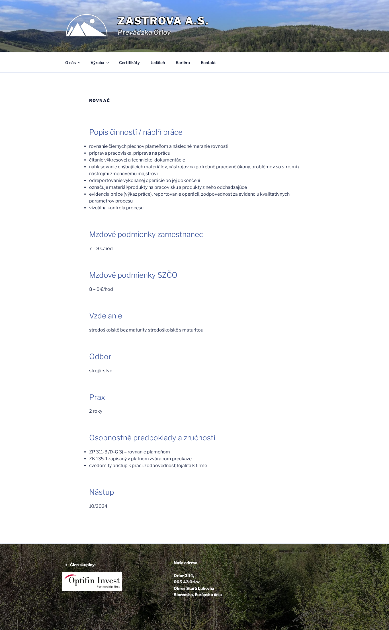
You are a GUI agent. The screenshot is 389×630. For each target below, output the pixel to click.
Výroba (97, 62)
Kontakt (208, 62)
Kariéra (183, 62)
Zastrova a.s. (163, 21)
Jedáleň (158, 62)
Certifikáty (129, 62)
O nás (70, 62)
